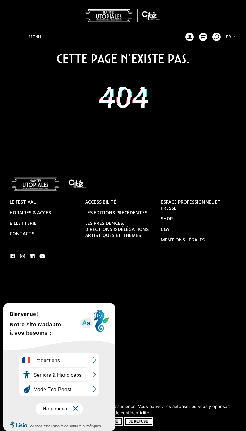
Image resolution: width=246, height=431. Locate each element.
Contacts (22, 234)
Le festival (23, 202)
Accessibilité (100, 202)
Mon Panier (203, 37)
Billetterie (23, 223)
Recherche (216, 37)
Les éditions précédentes (116, 212)
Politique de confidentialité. (123, 412)
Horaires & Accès (30, 212)
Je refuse (138, 421)
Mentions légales (183, 240)
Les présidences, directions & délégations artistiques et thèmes (117, 229)
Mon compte (189, 37)
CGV (165, 229)
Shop (167, 219)
